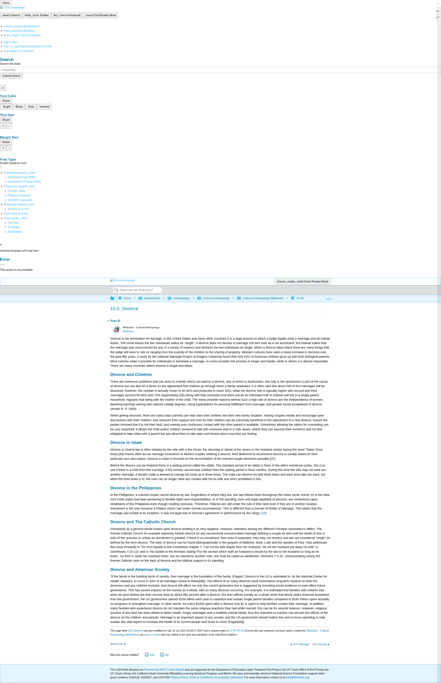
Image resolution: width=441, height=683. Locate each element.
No (167, 655)
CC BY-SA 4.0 (237, 630)
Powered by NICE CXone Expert (164, 669)
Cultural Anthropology (216, 298)
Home (127, 298)
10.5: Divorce (135, 630)
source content (152, 634)
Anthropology (182, 298)
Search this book (10, 63)
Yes (152, 655)
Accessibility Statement (228, 677)
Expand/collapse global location (329, 297)
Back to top (116, 643)
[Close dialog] (2, 264)
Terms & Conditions (201, 677)
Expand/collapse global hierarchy (114, 298)
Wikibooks (128, 331)
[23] (263, 513)
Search (116, 290)
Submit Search (11, 75)
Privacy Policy (179, 677)
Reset (6, 100)
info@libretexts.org (297, 677)
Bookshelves (152, 298)
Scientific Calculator (20, 199)
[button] (14, 227)
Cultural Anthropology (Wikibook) (263, 298)
